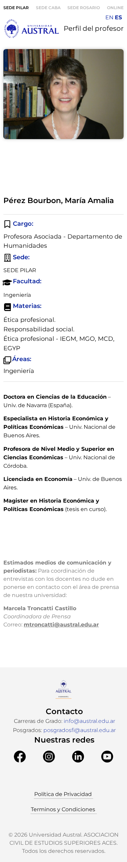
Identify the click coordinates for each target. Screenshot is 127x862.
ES (118, 17)
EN (109, 17)
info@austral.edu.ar (89, 721)
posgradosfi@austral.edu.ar (79, 730)
